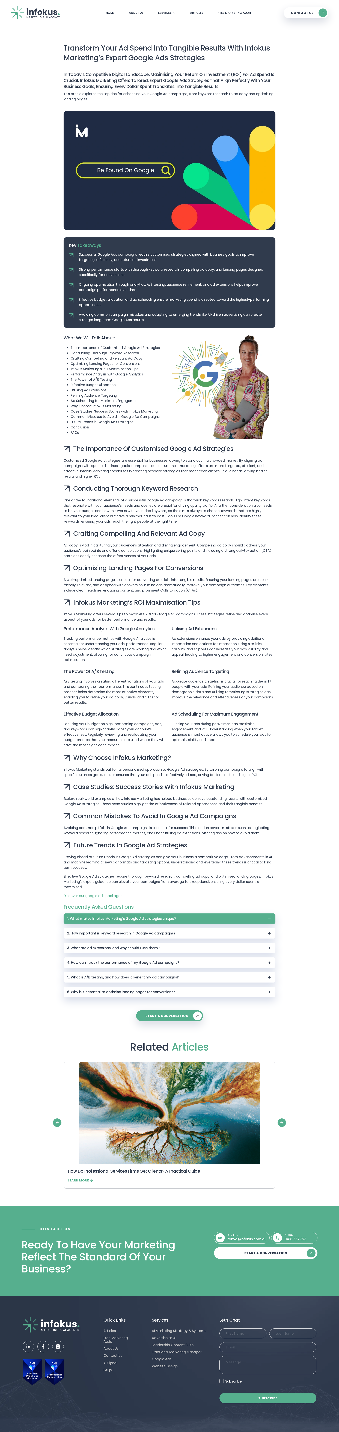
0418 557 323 (295, 1239)
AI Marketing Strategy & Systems (179, 1331)
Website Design (165, 1366)
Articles (196, 12)
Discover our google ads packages (93, 895)
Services (165, 12)
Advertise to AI (164, 1338)
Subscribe (233, 1381)
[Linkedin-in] (28, 1346)
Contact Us (112, 1355)
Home (110, 12)
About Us (136, 12)
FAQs (107, 1370)
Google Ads (161, 1359)
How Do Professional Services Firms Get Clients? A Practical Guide (134, 1171)
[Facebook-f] (43, 1346)
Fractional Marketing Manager (177, 1352)
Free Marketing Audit (234, 12)
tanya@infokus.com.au (247, 1239)
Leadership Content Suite (173, 1345)
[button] (57, 1122)
